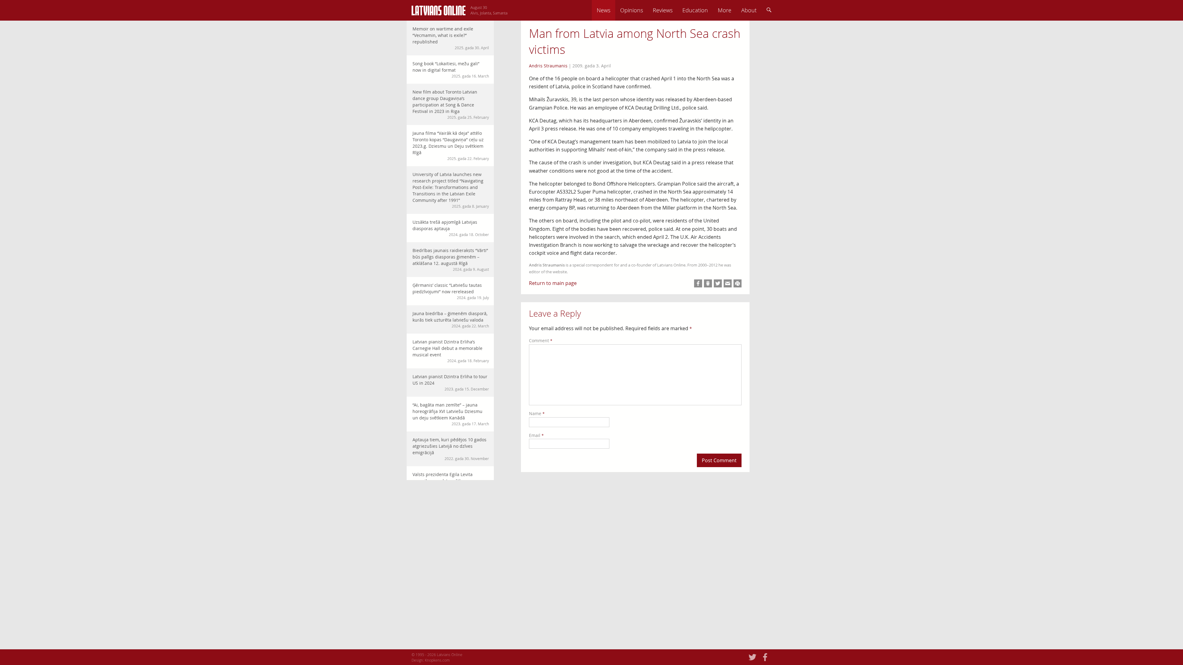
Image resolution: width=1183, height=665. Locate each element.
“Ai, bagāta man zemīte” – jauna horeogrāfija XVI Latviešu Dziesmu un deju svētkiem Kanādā (451, 414)
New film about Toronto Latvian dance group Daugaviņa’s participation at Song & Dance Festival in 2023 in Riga (451, 104)
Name (537, 413)
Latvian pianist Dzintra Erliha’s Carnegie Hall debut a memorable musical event (451, 351)
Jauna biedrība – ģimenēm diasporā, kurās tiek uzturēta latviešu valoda (451, 319)
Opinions (631, 10)
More (724, 10)
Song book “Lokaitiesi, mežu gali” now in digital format (451, 69)
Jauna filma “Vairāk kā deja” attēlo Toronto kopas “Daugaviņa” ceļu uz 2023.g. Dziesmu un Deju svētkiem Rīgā (451, 145)
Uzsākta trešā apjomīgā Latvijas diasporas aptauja (451, 228)
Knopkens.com (437, 660)
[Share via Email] (728, 283)
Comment (540, 340)
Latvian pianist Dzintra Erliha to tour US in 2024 (451, 382)
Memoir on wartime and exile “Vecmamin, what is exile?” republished (451, 38)
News (603, 10)
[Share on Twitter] (718, 283)
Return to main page (553, 283)
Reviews (663, 10)
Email (536, 435)
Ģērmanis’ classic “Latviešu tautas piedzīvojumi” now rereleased (451, 291)
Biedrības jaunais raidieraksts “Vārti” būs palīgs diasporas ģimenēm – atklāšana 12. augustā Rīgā (451, 259)
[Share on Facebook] (698, 283)
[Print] (738, 283)
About (749, 10)
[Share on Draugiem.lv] (708, 283)
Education (695, 10)
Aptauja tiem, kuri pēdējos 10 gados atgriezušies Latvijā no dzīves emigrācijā (451, 449)
